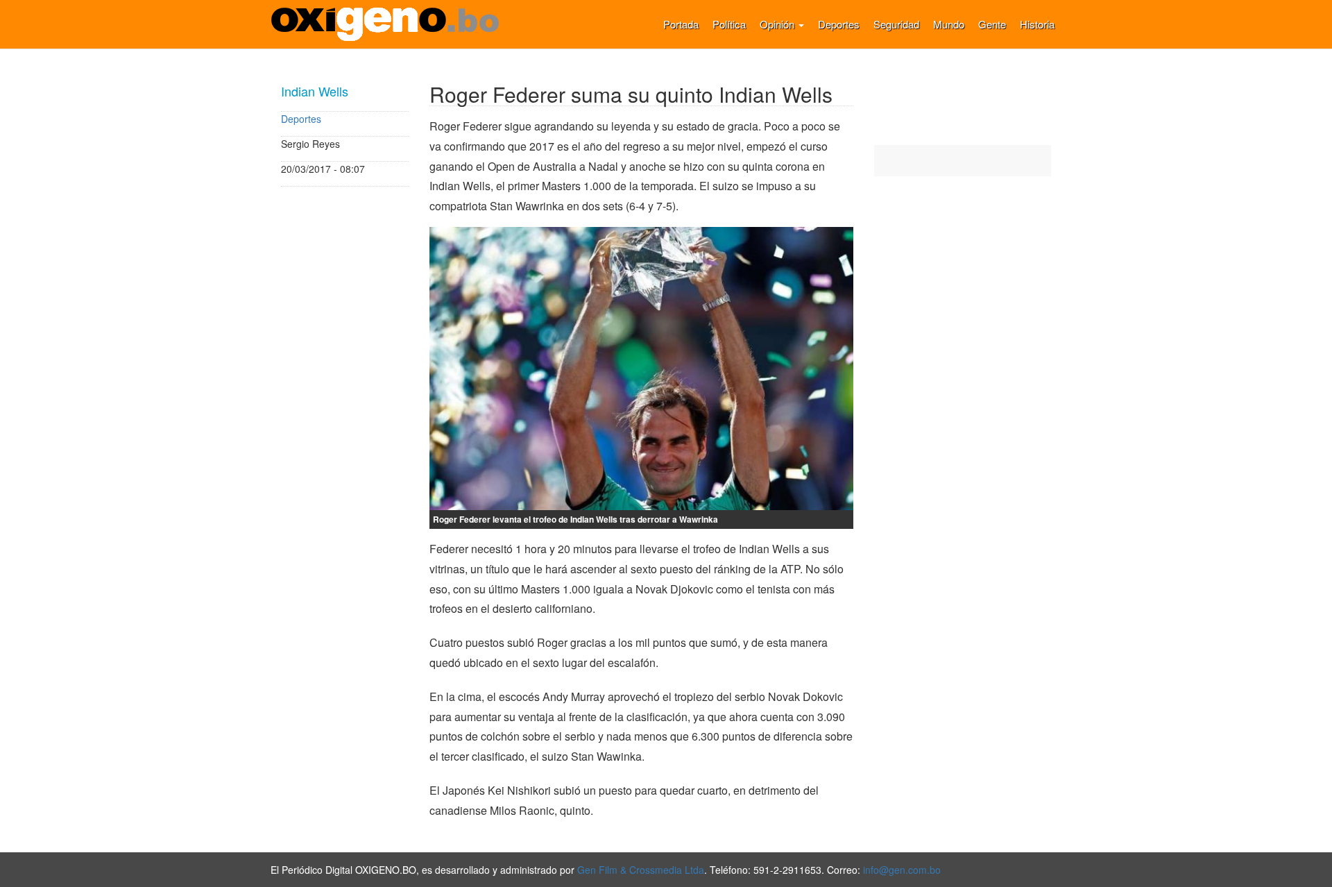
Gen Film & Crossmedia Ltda (640, 870)
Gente (992, 24)
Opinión (778, 24)
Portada (681, 24)
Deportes (839, 24)
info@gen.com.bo (902, 870)
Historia (1037, 24)
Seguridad (896, 24)
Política (729, 24)
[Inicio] (390, 24)
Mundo (948, 24)
